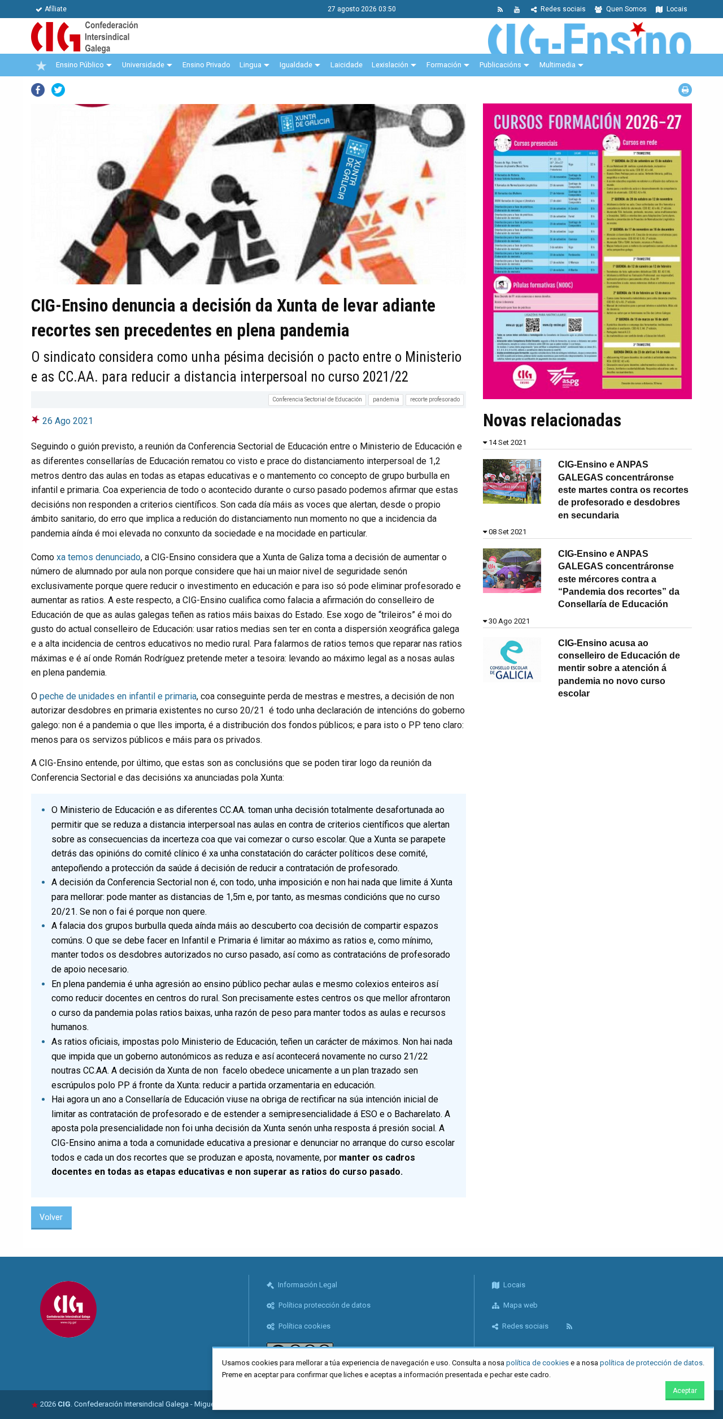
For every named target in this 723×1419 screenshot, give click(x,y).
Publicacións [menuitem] (500, 64)
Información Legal (306, 1284)
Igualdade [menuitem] (296, 64)
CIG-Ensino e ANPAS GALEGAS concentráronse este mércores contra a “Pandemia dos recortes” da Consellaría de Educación (619, 579)
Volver (51, 1217)
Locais (676, 9)
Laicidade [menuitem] (346, 64)
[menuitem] (41, 65)
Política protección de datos (324, 1305)
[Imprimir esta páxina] (685, 90)
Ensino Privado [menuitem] (206, 64)
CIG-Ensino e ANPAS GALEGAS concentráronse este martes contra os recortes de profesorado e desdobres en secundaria (623, 490)
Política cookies (303, 1326)
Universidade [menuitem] (143, 64)
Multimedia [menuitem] (557, 64)
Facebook (38, 90)
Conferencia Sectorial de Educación (317, 399)
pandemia (386, 399)
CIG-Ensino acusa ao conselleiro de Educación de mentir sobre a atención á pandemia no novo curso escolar (619, 668)
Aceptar (685, 1391)
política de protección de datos (651, 1363)
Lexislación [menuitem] (390, 64)
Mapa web (520, 1305)
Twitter (58, 90)
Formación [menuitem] (443, 64)
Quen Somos (625, 9)
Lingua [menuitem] (250, 64)
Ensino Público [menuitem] (80, 64)
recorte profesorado (435, 399)
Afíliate (56, 9)
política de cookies (537, 1363)
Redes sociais (562, 9)
